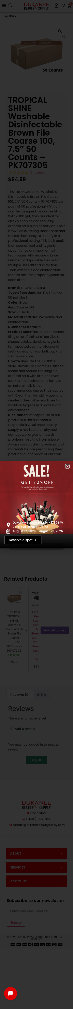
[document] (36, 504)
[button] (67, 466)
